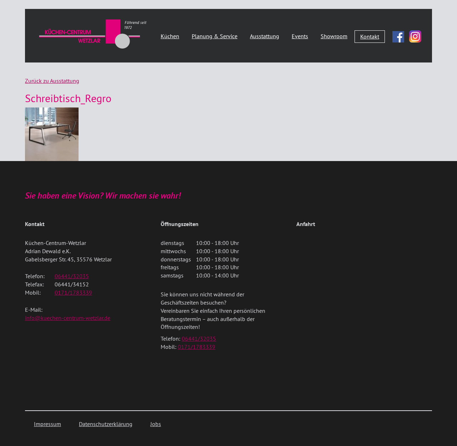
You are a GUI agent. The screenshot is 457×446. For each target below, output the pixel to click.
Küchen (170, 36)
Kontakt (369, 36)
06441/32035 (72, 276)
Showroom (334, 36)
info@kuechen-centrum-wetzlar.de (67, 317)
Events (300, 36)
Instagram (415, 36)
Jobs (155, 423)
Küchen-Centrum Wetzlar (93, 34)
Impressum (47, 423)
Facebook (398, 35)
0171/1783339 (73, 292)
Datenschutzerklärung (105, 423)
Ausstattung (264, 36)
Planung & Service (214, 36)
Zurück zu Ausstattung (52, 80)
